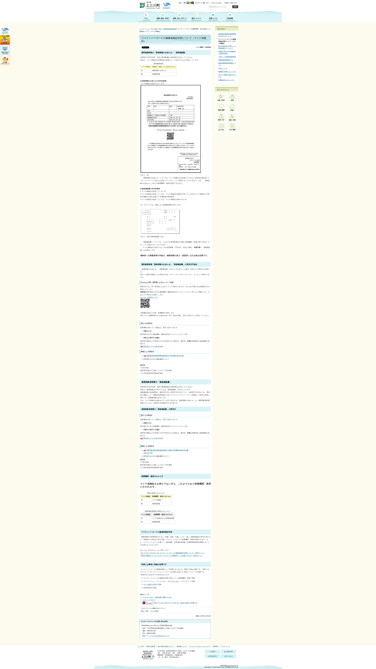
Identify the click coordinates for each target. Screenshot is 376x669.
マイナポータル (173, 581)
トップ (141, 29)
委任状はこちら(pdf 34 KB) (153, 438)
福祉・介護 (144, 611)
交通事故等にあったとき (226, 80)
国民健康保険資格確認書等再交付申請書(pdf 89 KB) (165, 356)
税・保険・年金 (156, 29)
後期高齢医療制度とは (225, 60)
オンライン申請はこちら (149, 297)
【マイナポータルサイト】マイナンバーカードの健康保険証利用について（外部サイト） (172, 553)
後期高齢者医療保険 (170, 29)
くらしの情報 (154, 611)
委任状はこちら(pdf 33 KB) (153, 346)
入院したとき (222, 68)
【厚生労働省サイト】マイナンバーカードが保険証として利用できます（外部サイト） (171, 555)
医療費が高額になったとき (227, 71)
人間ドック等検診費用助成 (227, 57)
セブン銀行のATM (149, 584)
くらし (147, 29)
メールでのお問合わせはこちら (159, 636)
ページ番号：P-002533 (203, 47)
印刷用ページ (206, 29)
